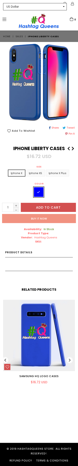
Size (39, 166)
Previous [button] (5, 360)
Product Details (18, 252)
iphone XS (35, 173)
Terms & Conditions (52, 460)
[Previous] (69, 148)
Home (7, 36)
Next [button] (70, 360)
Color (39, 183)
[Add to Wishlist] (7, 367)
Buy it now (39, 219)
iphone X (16, 173)
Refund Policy (21, 460)
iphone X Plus (57, 173)
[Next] (73, 148)
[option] (37, 345)
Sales (19, 36)
